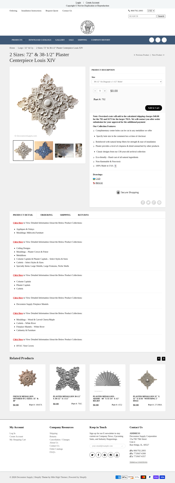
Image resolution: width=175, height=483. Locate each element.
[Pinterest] (104, 455)
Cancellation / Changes (60, 439)
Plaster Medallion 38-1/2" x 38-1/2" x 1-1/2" (67, 397)
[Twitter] (92, 455)
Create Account (92, 2)
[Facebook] (98, 455)
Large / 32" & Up (25, 48)
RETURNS (83, 215)
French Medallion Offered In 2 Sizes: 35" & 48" (26, 398)
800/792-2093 (137, 11)
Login (78, 2)
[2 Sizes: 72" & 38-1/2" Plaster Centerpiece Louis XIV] (47, 104)
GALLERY (60, 40)
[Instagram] (110, 455)
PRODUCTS (17, 40)
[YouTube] (117, 455)
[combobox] (142, 16)
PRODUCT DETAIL (23, 215)
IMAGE (99, 183)
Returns (53, 436)
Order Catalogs (56, 449)
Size (93, 77)
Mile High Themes (59, 477)
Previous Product (142, 55)
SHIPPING (82, 40)
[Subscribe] (122, 446)
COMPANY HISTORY (100, 40)
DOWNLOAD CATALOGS (40, 40)
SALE (71, 40)
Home (12, 48)
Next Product (157, 55)
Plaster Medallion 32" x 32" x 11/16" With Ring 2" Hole (146, 398)
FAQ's (52, 452)
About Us (54, 442)
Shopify (37, 477)
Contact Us (67, 11)
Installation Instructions (31, 11)
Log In (12, 433)
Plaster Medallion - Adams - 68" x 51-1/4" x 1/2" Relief (106, 398)
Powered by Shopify (78, 477)
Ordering (13, 11)
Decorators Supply (25, 477)
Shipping (53, 433)
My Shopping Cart (18, 439)
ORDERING (46, 215)
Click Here (18, 242)
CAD (98, 179)
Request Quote (52, 11)
